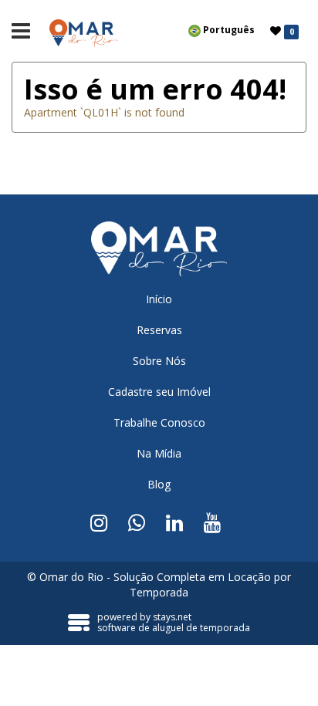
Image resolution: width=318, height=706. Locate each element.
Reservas (159, 330)
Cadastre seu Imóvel (159, 391)
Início (159, 299)
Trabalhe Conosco (159, 422)
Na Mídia (159, 453)
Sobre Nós (159, 360)
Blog (159, 484)
